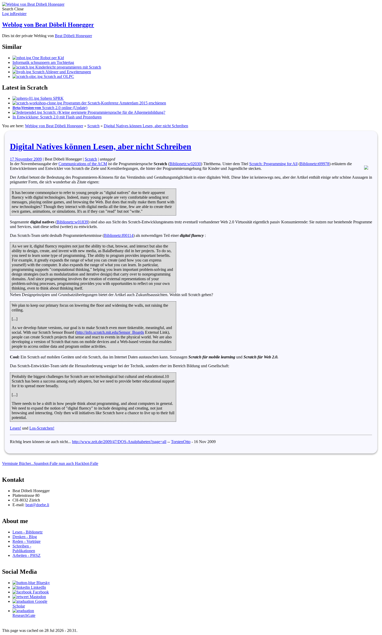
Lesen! (15, 428)
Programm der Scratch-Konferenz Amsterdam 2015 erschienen (114, 103)
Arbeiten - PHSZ (26, 555)
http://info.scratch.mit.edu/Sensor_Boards (110, 332)
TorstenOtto (180, 441)
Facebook (40, 592)
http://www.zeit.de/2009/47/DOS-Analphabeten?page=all (119, 441)
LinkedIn (38, 587)
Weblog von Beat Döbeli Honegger (48, 24)
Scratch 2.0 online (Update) (49, 107)
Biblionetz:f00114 (118, 235)
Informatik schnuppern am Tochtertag (43, 62)
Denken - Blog (24, 536)
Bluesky (42, 582)
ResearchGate (23, 615)
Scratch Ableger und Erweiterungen (61, 72)
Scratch (93, 126)
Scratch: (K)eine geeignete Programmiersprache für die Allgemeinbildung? (103, 112)
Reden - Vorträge (26, 541)
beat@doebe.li (37, 505)
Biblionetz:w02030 (185, 164)
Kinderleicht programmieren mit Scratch (67, 67)
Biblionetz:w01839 (72, 222)
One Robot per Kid (47, 58)
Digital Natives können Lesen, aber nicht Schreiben (146, 126)
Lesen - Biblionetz (27, 532)
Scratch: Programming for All (273, 164)
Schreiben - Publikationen (23, 548)
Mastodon (37, 596)
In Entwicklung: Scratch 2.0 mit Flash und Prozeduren (57, 117)
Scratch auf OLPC (58, 76)
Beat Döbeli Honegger (73, 36)
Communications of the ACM (82, 164)
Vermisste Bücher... (18, 463)
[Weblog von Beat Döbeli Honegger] (33, 4)
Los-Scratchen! (41, 428)
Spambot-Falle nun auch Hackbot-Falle (66, 463)
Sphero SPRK (51, 98)
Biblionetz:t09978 (314, 164)
